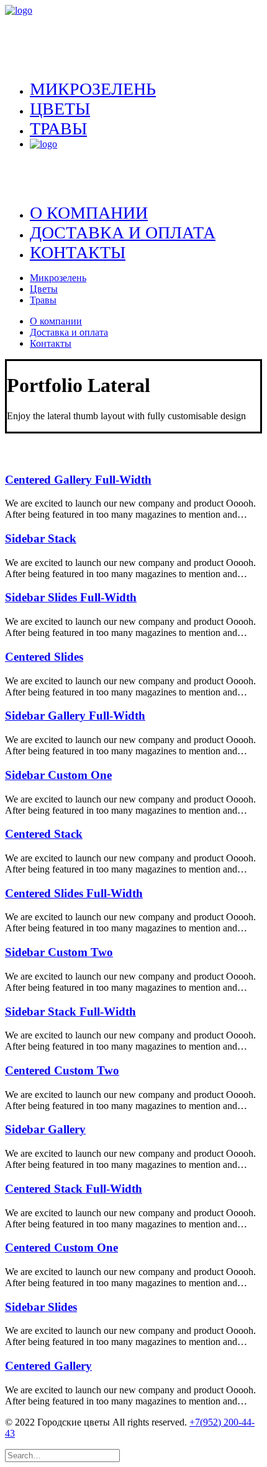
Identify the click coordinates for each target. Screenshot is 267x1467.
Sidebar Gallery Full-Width (75, 715)
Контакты (77, 252)
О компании (89, 212)
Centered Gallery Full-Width (78, 479)
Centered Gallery (48, 1365)
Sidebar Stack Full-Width (70, 1011)
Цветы (60, 108)
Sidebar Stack (40, 538)
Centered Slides (44, 656)
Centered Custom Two (62, 1070)
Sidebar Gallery (45, 1129)
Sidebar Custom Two (59, 952)
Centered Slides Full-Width (74, 893)
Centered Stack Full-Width (73, 1188)
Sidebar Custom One (58, 774)
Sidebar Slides (41, 1306)
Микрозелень (93, 88)
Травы (58, 128)
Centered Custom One (61, 1247)
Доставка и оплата (122, 232)
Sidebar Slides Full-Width (71, 597)
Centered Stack (44, 833)
